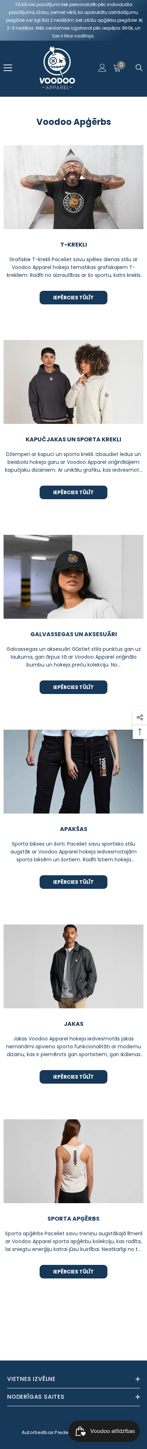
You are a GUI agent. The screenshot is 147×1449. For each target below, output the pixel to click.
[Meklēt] (139, 68)
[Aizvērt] (140, 20)
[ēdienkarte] (8, 68)
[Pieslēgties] (102, 68)
